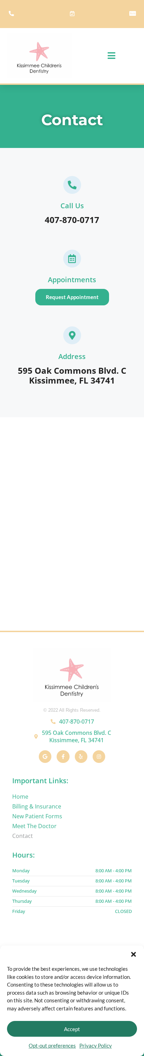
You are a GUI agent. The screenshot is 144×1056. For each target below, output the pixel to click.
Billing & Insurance (36, 806)
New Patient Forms (37, 816)
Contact (22, 836)
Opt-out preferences (52, 1045)
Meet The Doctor (34, 826)
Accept (72, 1029)
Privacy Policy (95, 1045)
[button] (133, 954)
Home (20, 796)
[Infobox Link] (72, 202)
